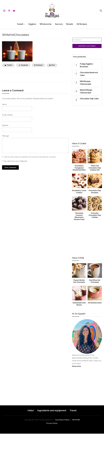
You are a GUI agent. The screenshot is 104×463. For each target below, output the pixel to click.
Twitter (9, 65)
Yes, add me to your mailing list (15, 161)
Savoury (59, 24)
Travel (73, 410)
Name (4, 104)
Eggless (32, 24)
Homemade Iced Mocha (79, 304)
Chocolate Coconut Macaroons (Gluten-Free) (79, 216)
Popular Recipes (79, 57)
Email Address (7, 115)
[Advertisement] (87, 123)
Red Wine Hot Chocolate (94, 281)
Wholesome (45, 24)
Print (53, 65)
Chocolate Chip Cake (89, 99)
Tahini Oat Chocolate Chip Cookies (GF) (95, 168)
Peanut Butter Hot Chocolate (79, 281)
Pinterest (39, 65)
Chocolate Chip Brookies (95, 192)
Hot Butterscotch (95, 303)
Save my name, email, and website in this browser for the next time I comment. (30, 157)
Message (5, 136)
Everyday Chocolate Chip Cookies (95, 215)
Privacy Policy (52, 423)
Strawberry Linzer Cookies (79, 192)
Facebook (24, 65)
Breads (69, 24)
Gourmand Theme (62, 420)
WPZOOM (76, 420)
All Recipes (81, 24)
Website (5, 125)
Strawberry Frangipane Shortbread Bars (79, 168)
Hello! (31, 410)
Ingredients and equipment (51, 410)
